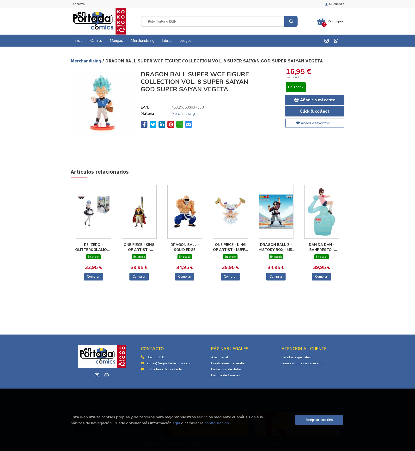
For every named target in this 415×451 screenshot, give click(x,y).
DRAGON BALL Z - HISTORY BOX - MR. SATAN (276, 247)
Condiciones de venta (227, 363)
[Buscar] (291, 21)
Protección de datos (226, 369)
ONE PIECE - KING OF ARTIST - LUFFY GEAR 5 (230, 247)
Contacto (78, 4)
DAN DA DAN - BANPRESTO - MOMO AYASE (321, 247)
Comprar (93, 276)
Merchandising (86, 61)
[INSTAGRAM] (326, 41)
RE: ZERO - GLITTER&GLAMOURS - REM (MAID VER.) (93, 247)
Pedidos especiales (296, 357)
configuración (216, 423)
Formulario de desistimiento (302, 363)
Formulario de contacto (164, 369)
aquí (176, 423)
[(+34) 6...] (336, 41)
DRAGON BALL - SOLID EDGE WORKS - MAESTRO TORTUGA (185, 247)
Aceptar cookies (319, 419)
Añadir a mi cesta (317, 100)
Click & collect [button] (315, 111)
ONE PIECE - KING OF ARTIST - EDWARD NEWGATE (139, 247)
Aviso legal (219, 357)
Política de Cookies (225, 375)
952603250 (155, 357)
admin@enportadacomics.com (169, 363)
